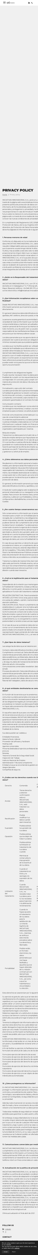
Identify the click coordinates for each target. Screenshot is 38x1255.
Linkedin (8, 1229)
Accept (5, 1251)
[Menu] (4, 2)
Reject (13, 1251)
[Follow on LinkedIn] (29, 2)
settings (17, 1248)
